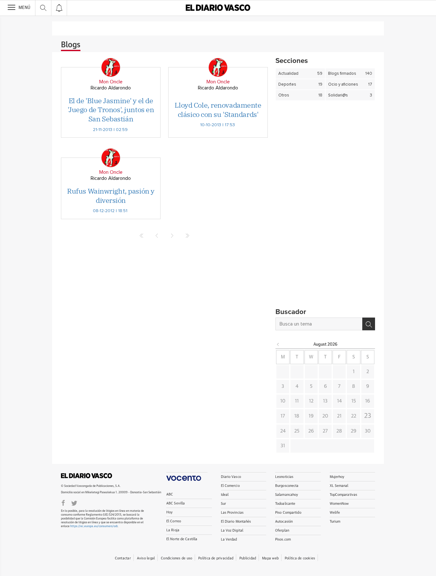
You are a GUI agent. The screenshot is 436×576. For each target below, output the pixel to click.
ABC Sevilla (175, 503)
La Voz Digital (232, 530)
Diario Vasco (231, 477)
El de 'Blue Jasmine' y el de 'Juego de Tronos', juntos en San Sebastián (111, 109)
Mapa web (270, 558)
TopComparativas (343, 494)
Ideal (225, 494)
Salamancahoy (286, 494)
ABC (169, 494)
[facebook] (63, 502)
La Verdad (229, 539)
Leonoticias (284, 477)
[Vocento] (186, 476)
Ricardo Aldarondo (111, 87)
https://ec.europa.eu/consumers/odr (93, 526)
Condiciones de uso (176, 558)
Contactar (123, 558)
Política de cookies (300, 558)
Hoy (169, 512)
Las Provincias (232, 512)
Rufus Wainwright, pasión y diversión (110, 195)
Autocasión (284, 521)
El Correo (173, 521)
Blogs (70, 45)
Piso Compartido (288, 512)
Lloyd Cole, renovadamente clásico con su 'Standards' (218, 109)
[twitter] (74, 502)
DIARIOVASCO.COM (86, 475)
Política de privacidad (215, 558)
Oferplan (282, 530)
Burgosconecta (286, 486)
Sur (223, 503)
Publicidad (247, 558)
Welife (335, 512)
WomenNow (339, 503)
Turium (335, 521)
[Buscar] (368, 324)
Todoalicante (285, 503)
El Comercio (230, 486)
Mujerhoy (337, 477)
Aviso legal (146, 558)
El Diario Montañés (236, 521)
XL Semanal (339, 486)
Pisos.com (283, 539)
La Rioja (172, 530)
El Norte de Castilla (181, 539)
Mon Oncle (111, 81)
